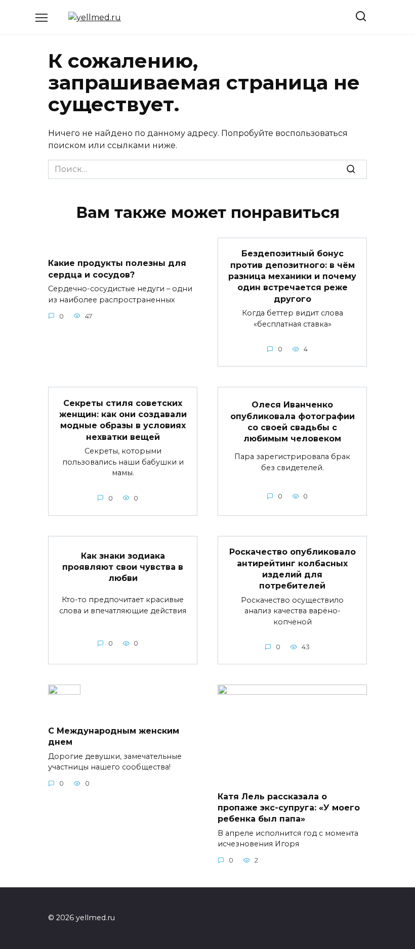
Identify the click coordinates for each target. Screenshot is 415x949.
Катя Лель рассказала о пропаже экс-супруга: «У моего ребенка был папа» (289, 807)
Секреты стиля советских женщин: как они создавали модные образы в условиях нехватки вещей (123, 419)
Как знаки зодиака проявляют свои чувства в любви (122, 567)
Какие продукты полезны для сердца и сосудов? (117, 268)
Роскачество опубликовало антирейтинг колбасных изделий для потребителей (292, 569)
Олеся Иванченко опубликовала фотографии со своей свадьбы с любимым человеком (292, 421)
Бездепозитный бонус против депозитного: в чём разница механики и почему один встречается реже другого (292, 276)
